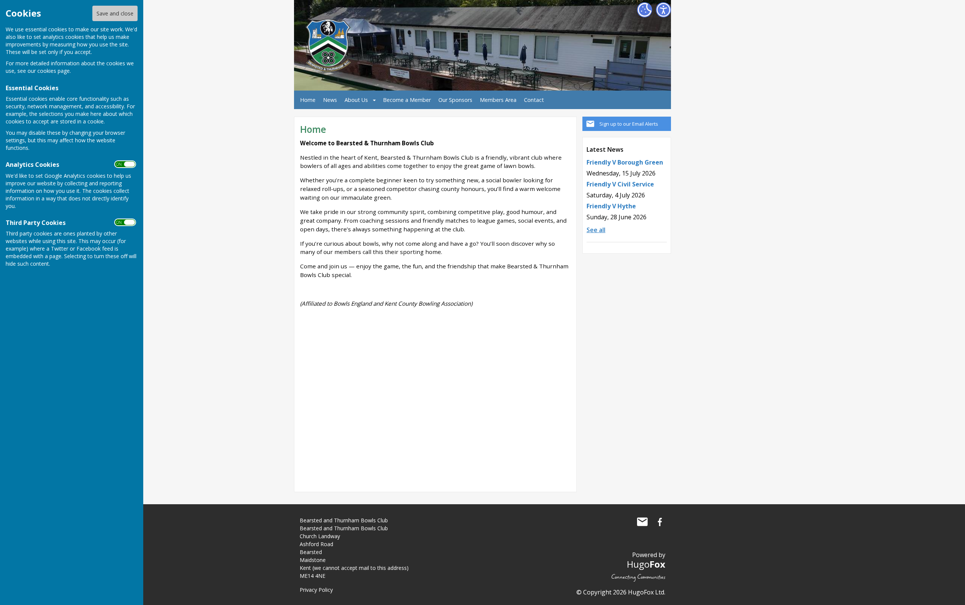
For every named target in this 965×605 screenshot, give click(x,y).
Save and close (114, 13)
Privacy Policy (316, 589)
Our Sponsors (455, 99)
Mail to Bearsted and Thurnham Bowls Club (642, 522)
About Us (356, 99)
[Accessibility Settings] (663, 9)
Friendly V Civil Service (620, 184)
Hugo (646, 564)
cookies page (53, 70)
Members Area (498, 99)
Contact (534, 99)
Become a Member (407, 99)
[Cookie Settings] (644, 9)
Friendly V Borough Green (625, 162)
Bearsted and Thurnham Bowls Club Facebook (659, 522)
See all (596, 230)
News (330, 99)
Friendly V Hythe (611, 206)
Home (308, 99)
